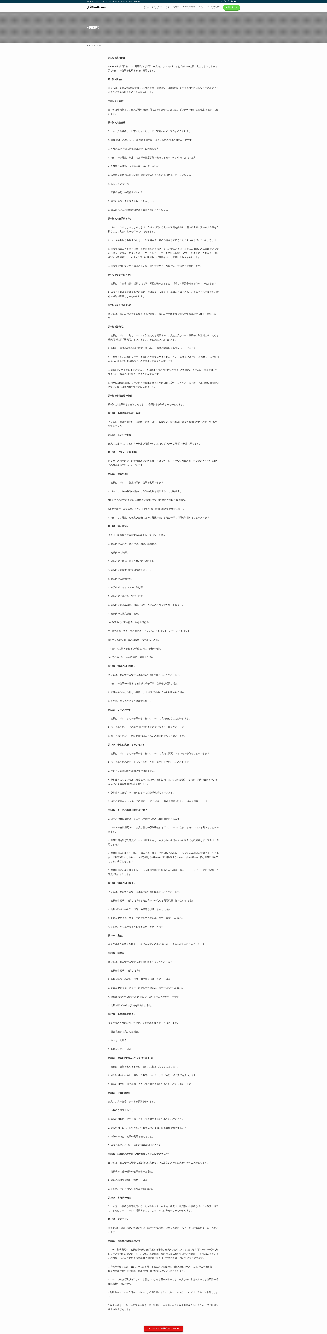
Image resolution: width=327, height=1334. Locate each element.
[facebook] (222, 1)
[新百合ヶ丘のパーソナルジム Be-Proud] (97, 7)
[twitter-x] (225, 1)
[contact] (235, 1)
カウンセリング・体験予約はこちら (162, 1328)
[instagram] (228, 1)
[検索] (238, 1)
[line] (231, 1)
